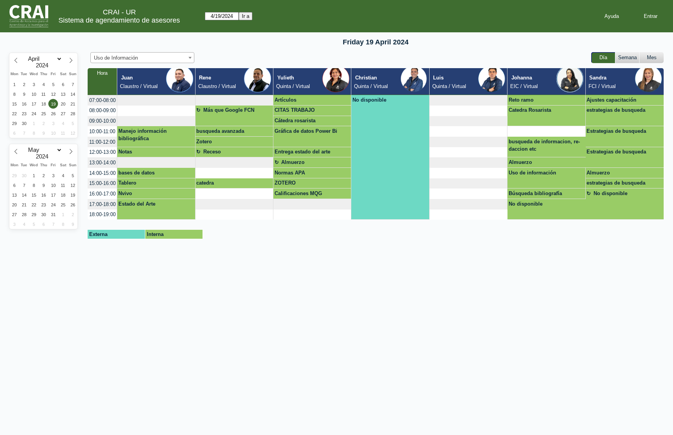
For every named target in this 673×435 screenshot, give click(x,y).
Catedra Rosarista (530, 110)
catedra (205, 183)
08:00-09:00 (102, 110)
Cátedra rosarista (295, 120)
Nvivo (125, 193)
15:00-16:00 (102, 183)
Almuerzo (293, 162)
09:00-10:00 (102, 121)
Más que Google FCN (228, 110)
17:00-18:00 (102, 204)
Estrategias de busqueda (616, 131)
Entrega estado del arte (302, 152)
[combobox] (142, 57)
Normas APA (290, 173)
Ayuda (611, 16)
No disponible (369, 100)
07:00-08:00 (102, 100)
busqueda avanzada (220, 131)
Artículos (285, 100)
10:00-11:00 (102, 131)
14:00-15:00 (102, 173)
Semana (627, 57)
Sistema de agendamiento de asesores (119, 20)
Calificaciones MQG (298, 193)
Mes (652, 57)
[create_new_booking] (156, 100)
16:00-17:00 (102, 194)
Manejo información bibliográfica (142, 135)
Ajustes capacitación (611, 100)
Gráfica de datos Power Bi (306, 131)
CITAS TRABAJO (295, 110)
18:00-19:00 (102, 214)
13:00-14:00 (102, 163)
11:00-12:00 (102, 142)
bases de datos (136, 173)
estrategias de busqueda (616, 110)
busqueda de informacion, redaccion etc (544, 145)
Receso (212, 152)
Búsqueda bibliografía (535, 193)
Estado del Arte (136, 204)
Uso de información (532, 173)
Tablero (127, 183)
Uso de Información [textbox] (116, 58)
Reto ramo (521, 100)
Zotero (204, 141)
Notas (125, 152)
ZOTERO (285, 183)
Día (603, 57)
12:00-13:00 (102, 152)
